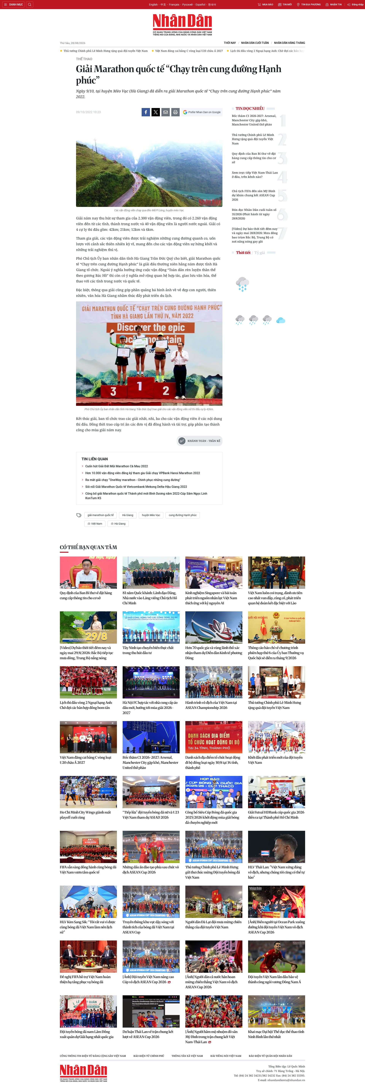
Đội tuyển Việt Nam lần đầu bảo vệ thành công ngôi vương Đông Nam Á (274, 979)
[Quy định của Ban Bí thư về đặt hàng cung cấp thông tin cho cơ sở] (88, 573)
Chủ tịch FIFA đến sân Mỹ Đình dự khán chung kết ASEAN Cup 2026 (253, 195)
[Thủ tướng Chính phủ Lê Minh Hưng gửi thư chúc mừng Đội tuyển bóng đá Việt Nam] (213, 847)
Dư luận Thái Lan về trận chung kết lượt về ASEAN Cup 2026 (148, 1034)
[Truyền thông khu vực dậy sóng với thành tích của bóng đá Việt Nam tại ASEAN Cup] (151, 902)
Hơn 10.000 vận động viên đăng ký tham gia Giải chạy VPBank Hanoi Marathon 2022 (142, 473)
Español (200, 4)
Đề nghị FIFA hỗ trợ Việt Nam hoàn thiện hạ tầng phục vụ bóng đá (85, 979)
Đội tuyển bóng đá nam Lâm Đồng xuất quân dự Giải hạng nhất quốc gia (86, 1034)
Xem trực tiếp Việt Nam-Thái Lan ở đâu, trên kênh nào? (255, 175)
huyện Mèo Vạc (151, 515)
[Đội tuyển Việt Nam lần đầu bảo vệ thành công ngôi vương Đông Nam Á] (276, 956)
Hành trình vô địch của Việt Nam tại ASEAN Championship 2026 (211, 705)
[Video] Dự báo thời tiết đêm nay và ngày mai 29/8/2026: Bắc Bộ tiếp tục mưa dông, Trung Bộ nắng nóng (86, 653)
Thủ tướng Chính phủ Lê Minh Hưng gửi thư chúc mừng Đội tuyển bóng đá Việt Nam (212, 872)
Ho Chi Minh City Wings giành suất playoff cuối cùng (85, 815)
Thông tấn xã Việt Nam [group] (187, 1056)
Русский (187, 4)
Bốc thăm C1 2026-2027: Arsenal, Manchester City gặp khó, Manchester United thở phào (254, 120)
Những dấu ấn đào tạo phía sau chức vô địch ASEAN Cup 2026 (151, 869)
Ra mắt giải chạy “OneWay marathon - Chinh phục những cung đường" (132, 480)
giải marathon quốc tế (100, 515)
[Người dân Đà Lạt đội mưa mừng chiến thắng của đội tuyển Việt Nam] (213, 902)
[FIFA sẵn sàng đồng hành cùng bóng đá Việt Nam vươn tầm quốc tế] (88, 847)
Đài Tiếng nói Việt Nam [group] (225, 1056)
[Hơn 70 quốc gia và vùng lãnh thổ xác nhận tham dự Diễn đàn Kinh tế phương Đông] (213, 627)
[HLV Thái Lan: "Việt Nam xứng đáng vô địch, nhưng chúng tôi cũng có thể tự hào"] (276, 847)
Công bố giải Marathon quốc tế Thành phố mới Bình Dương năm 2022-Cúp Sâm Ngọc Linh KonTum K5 (146, 496)
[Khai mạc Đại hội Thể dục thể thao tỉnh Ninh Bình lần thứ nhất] (276, 1011)
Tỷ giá (259, 252)
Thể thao (84, 59)
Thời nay (230, 43)
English (153, 4)
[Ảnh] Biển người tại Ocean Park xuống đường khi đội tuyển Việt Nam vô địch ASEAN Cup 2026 (276, 927)
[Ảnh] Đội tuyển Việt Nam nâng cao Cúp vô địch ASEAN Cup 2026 (148, 979)
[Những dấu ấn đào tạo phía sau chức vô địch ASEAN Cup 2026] (151, 847)
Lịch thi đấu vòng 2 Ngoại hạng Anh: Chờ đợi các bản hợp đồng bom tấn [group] (185, 51)
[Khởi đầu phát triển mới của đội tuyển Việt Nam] (276, 737)
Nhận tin (336, 4)
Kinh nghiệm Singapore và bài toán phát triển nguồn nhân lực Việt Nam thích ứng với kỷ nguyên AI (211, 598)
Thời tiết (243, 252)
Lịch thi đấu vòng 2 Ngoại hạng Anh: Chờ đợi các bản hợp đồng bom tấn (86, 705)
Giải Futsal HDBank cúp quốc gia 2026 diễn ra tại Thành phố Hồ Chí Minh (276, 815)
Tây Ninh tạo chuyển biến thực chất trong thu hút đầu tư (148, 650)
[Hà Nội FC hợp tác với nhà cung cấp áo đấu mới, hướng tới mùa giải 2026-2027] (151, 682)
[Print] (175, 112)
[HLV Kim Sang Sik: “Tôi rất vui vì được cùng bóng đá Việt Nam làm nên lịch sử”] (88, 902)
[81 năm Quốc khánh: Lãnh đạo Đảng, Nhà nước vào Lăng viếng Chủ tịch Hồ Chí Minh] (151, 573)
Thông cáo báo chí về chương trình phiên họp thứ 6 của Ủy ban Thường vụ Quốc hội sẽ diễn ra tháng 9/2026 (276, 653)
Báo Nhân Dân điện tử (182, 25)
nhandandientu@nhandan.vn (286, 1080)
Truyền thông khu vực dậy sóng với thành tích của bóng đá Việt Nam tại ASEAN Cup (148, 927)
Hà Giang (127, 515)
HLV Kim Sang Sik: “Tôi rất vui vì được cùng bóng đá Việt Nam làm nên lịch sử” (87, 927)
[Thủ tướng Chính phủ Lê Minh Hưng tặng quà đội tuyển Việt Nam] (276, 682)
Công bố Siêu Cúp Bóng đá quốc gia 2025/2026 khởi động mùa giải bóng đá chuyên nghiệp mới (212, 817)
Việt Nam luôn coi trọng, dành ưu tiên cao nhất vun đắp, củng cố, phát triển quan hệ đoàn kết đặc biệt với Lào (275, 598)
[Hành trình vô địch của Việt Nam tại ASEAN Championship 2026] (213, 682)
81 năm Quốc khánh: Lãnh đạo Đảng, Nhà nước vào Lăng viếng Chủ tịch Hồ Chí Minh (150, 598)
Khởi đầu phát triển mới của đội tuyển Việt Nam (275, 760)
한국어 (212, 4)
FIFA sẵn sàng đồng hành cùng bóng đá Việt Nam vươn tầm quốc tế (88, 869)
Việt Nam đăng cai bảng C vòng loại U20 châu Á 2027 (85, 760)
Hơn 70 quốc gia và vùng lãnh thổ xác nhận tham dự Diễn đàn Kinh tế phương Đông (213, 653)
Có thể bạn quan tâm (88, 547)
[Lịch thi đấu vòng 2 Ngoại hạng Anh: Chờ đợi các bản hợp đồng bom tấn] (88, 682)
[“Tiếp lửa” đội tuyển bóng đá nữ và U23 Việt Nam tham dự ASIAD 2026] (151, 792)
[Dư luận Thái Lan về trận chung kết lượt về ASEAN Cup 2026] (151, 1011)
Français (174, 4)
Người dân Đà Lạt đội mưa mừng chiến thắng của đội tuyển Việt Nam (213, 924)
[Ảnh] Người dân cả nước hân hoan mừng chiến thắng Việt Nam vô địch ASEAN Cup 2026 (211, 982)
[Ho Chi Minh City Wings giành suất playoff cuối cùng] (88, 792)
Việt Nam (96, 523)
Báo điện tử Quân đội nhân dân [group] (270, 1056)
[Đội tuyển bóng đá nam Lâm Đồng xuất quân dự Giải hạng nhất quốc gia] (88, 1011)
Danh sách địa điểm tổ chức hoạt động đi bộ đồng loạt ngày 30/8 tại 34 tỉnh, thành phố (212, 762)
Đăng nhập (357, 4)
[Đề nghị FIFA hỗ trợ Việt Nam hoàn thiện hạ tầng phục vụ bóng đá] (88, 956)
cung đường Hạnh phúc (183, 515)
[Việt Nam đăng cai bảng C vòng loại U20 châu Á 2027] (88, 737)
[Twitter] (156, 112)
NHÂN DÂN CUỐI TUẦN (255, 43)
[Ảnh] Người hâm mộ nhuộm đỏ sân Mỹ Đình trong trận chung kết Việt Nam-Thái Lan (211, 1036)
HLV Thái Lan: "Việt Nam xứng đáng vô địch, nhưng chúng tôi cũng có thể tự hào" (276, 872)
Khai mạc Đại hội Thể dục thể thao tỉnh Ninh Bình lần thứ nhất (276, 1034)
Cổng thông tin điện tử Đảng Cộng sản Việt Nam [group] (93, 1056)
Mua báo (267, 4)
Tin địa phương (311, 4)
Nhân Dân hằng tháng (289, 43)
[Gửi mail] (165, 112)
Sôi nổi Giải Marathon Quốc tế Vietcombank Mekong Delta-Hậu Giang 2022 (136, 487)
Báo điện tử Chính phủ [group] (148, 1056)
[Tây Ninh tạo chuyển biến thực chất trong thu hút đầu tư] (151, 627)
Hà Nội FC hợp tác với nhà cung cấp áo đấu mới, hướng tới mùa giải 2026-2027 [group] (289, 51)
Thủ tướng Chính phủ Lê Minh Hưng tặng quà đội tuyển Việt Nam (253, 139)
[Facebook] (146, 112)
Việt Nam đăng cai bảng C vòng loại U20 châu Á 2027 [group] (97, 51)
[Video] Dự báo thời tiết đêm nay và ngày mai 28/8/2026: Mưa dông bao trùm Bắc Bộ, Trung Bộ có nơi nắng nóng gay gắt (255, 235)
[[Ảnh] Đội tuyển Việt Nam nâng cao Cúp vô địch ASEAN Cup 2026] (151, 956)
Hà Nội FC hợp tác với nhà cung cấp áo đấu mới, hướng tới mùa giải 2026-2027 (150, 707)
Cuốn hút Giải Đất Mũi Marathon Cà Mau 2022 (116, 466)
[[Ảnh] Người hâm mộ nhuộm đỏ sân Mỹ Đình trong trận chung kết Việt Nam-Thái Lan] (213, 1011)
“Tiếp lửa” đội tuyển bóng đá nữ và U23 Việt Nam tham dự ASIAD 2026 (151, 815)
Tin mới (287, 4)
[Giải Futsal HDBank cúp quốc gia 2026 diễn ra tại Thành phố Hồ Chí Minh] (276, 792)
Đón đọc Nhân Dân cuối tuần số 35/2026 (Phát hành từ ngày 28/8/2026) (254, 214)
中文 (163, 4)
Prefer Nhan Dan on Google (204, 112)
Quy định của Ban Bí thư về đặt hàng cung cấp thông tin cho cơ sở (254, 158)
